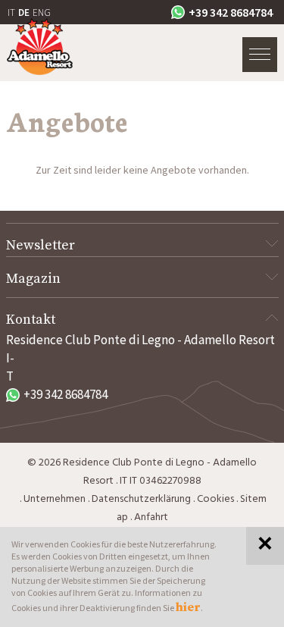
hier (188, 607)
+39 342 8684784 (231, 12)
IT (11, 12)
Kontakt (30, 319)
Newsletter (40, 245)
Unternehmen (54, 499)
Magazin (33, 278)
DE (24, 12)
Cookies (215, 499)
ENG (42, 12)
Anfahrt (151, 517)
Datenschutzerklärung (141, 499)
